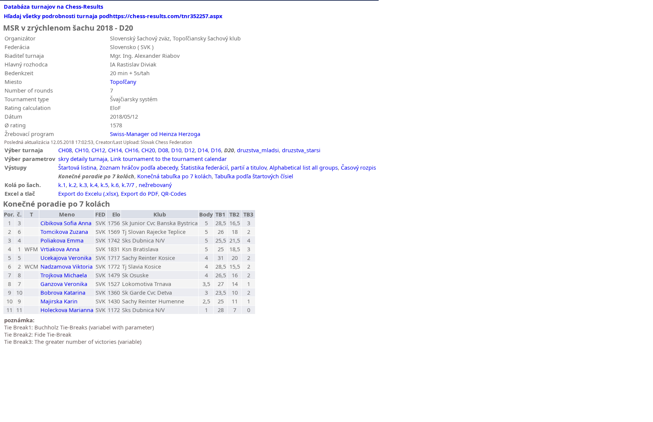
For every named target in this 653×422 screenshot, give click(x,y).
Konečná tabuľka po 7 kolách (174, 176)
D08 (163, 150)
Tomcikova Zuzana (64, 231)
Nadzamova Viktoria (66, 266)
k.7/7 (128, 185)
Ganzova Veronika (63, 284)
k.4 (93, 185)
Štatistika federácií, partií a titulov (223, 167)
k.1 (62, 185)
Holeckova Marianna (66, 310)
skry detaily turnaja (82, 158)
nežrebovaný (155, 185)
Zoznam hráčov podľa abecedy (138, 167)
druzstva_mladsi (258, 150)
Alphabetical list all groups (303, 167)
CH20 (148, 150)
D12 (189, 150)
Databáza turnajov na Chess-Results (53, 6)
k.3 (83, 185)
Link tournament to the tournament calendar (168, 158)
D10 (176, 150)
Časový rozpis (358, 167)
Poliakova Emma (62, 240)
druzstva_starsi (301, 150)
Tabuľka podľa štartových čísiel (254, 176)
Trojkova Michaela (63, 275)
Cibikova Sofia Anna (65, 223)
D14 (203, 150)
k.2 (72, 185)
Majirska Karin (58, 301)
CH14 (115, 150)
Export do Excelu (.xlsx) (88, 193)
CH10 (81, 150)
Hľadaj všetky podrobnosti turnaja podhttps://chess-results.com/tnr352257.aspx (113, 16)
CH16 (131, 150)
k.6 (115, 185)
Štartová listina (77, 167)
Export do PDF (139, 193)
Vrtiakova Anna (59, 249)
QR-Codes (173, 193)
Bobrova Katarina (62, 292)
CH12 (98, 150)
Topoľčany (123, 81)
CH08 (65, 150)
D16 (216, 150)
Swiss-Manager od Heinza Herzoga (155, 134)
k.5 (104, 185)
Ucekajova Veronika (65, 257)
